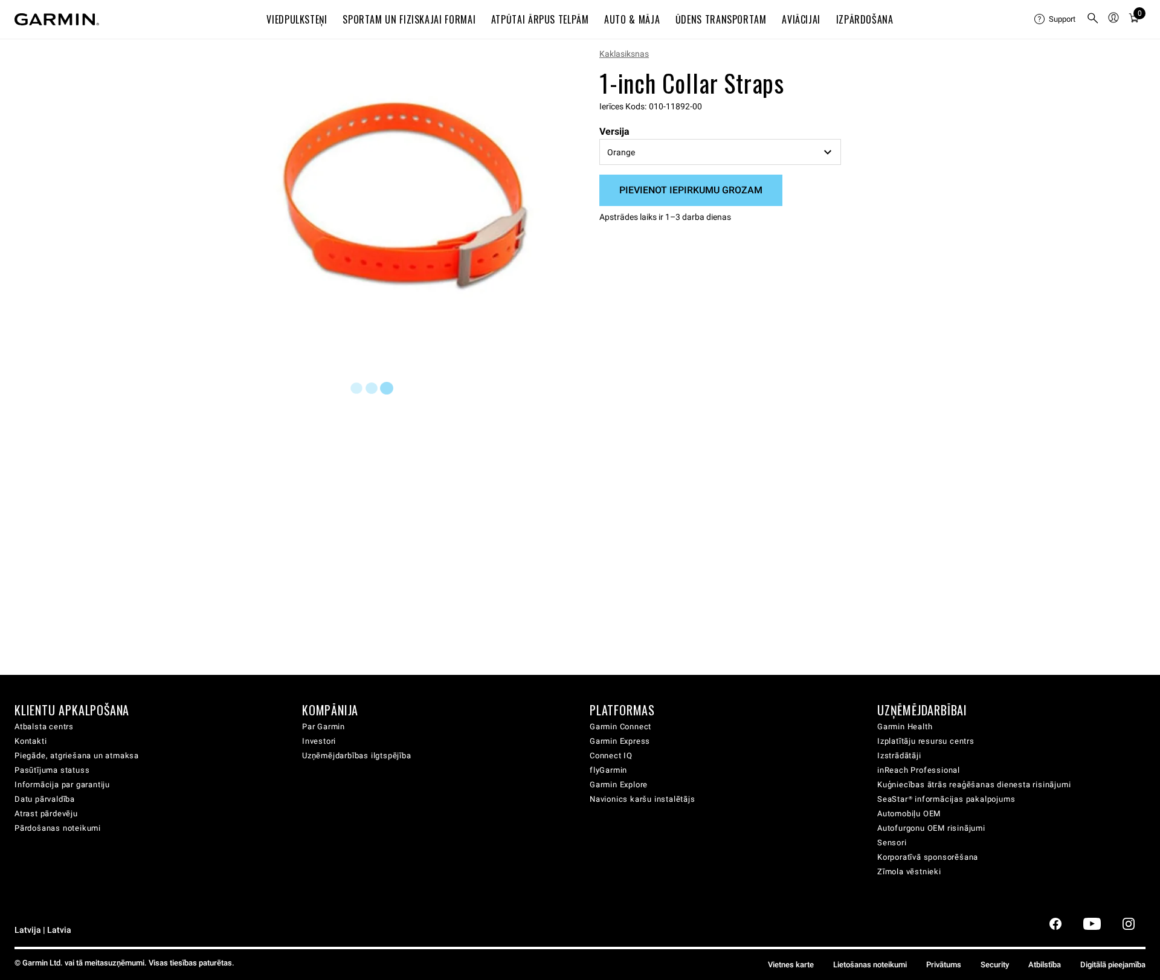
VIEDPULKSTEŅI (296, 19)
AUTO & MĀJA (632, 19)
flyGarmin (608, 770)
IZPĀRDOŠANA (865, 19)
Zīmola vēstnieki (909, 871)
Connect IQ (611, 755)
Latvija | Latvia (42, 930)
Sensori (892, 842)
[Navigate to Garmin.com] (56, 19)
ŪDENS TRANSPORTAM (721, 19)
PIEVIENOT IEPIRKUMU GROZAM (690, 190)
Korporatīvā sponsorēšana (927, 857)
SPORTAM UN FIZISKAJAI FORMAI (409, 19)
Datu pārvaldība (44, 799)
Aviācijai (801, 19)
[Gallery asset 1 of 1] (406, 195)
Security (995, 964)
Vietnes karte (791, 964)
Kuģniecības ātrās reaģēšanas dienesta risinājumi (974, 784)
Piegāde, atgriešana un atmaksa (76, 755)
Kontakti (30, 741)
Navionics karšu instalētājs (642, 799)
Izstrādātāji (899, 755)
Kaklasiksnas (624, 54)
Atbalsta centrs (44, 726)
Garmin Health (904, 726)
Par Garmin (323, 726)
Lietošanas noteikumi (870, 964)
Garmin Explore (619, 784)
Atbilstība (1044, 964)
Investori (319, 741)
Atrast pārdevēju (46, 813)
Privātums (943, 964)
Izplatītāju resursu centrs (926, 741)
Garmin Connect (620, 726)
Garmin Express (620, 741)
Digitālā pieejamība (1113, 964)
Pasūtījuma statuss (51, 770)
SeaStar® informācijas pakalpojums (946, 799)
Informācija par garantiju (62, 784)
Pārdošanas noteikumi (57, 828)
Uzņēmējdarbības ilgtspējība (356, 755)
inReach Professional (918, 770)
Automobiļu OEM (909, 813)
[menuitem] (1055, 19)
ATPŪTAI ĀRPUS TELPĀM (540, 19)
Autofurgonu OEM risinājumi (931, 828)
